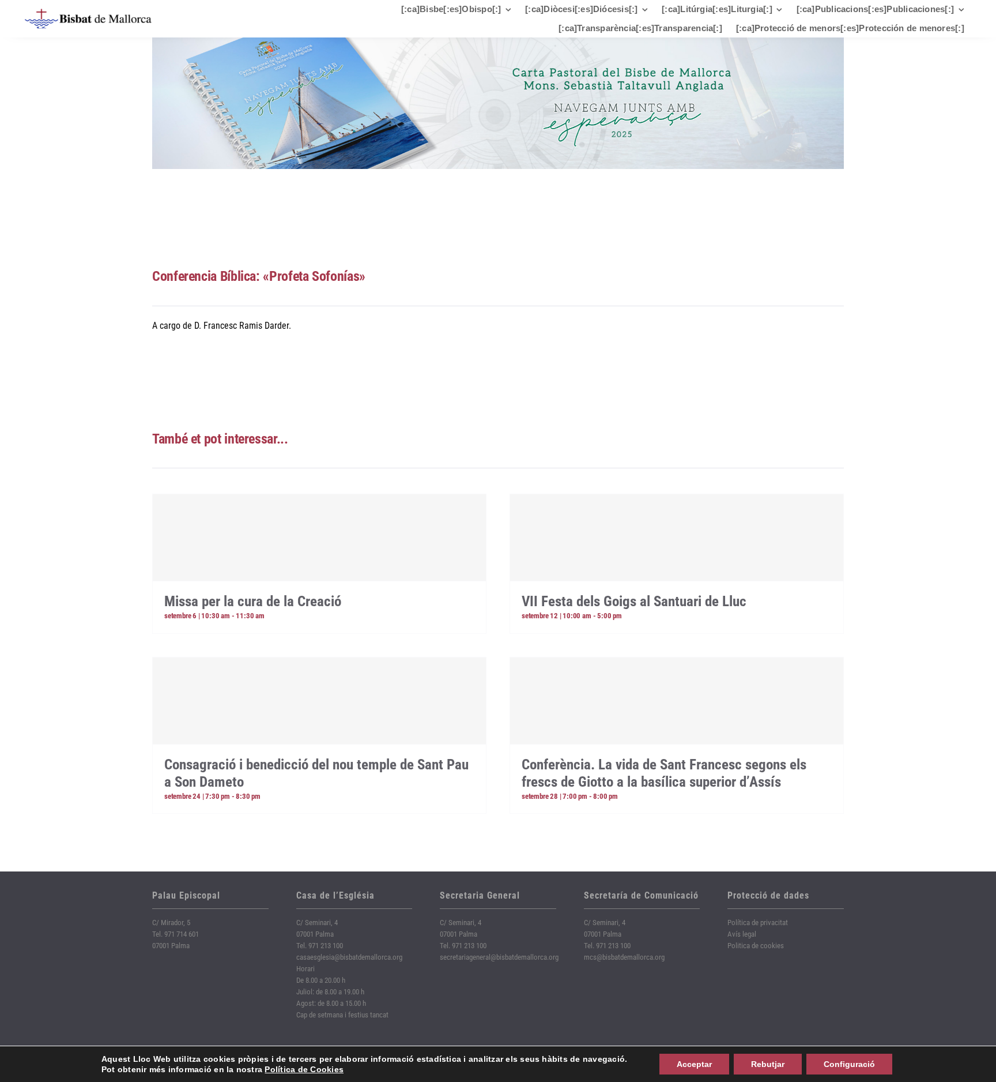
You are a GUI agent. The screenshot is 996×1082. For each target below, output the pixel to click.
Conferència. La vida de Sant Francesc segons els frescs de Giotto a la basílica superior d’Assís (664, 773)
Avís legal (741, 934)
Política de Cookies (304, 1069)
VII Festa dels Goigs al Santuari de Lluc (634, 601)
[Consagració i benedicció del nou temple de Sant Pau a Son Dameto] (319, 701)
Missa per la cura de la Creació (252, 601)
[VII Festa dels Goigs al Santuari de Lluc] (676, 537)
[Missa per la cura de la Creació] (319, 537)
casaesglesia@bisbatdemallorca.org (349, 957)
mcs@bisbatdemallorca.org (624, 957)
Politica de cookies (755, 945)
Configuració (849, 1064)
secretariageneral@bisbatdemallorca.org (499, 957)
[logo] (88, 12)
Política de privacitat (757, 922)
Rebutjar (767, 1064)
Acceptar (694, 1064)
